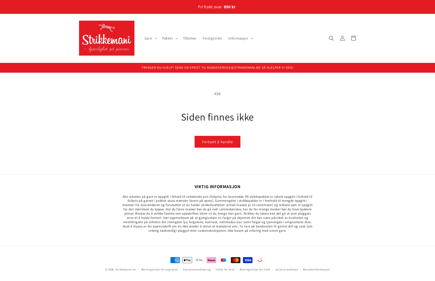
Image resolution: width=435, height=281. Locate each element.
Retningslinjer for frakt (255, 269)
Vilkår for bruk (225, 269)
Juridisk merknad (286, 269)
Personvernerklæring (197, 269)
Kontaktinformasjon (316, 269)
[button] (150, 38)
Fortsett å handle (217, 141)
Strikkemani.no (125, 269)
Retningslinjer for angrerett (159, 269)
